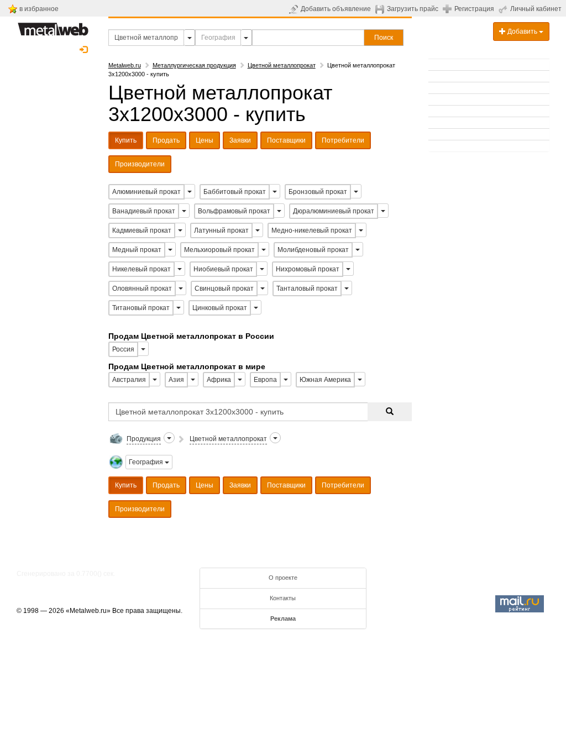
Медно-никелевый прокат (311, 230)
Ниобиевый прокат (223, 269)
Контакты (283, 598)
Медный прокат (136, 250)
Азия (176, 380)
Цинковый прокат (219, 308)
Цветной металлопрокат (282, 65)
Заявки (240, 140)
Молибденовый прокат (313, 250)
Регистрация (474, 9)
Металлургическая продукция (194, 65)
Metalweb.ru (124, 65)
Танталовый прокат (307, 288)
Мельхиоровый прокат (219, 250)
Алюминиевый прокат (146, 192)
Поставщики (286, 140)
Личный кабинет (536, 9)
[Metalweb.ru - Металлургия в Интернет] (53, 26)
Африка (219, 380)
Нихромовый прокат (307, 269)
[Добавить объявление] (295, 9)
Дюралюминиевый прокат (333, 211)
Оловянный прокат (142, 288)
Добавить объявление (336, 9)
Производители (140, 164)
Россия (123, 349)
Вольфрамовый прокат (234, 211)
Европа (265, 380)
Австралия (129, 380)
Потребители (343, 140)
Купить (126, 140)
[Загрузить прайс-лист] (381, 9)
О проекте (283, 577)
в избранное (39, 9)
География (147, 462)
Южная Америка (325, 380)
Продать (166, 140)
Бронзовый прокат (318, 192)
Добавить (522, 31)
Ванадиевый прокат (143, 211)
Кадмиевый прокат (141, 230)
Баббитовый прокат (234, 192)
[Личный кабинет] (504, 9)
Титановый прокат (141, 308)
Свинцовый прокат (224, 288)
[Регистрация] (448, 8)
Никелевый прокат (141, 269)
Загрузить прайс (412, 9)
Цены (204, 140)
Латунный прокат (221, 230)
